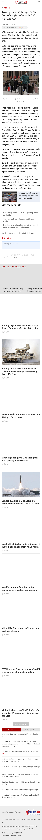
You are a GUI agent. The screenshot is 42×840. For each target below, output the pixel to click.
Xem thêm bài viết (21, 724)
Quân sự (5, 332)
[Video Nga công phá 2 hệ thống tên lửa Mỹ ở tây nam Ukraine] (21, 441)
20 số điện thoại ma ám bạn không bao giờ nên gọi (20, 790)
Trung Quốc (22, 233)
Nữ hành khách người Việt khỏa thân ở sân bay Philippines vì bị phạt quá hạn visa (20, 713)
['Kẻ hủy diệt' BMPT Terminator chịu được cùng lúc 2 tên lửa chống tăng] (21, 309)
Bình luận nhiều (31, 730)
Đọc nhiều (11, 730)
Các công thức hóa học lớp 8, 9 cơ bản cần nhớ (19, 751)
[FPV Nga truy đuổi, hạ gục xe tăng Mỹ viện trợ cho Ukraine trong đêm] (21, 653)
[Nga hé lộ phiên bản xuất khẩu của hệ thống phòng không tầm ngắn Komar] (21, 527)
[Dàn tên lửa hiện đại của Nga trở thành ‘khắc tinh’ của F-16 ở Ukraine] (21, 484)
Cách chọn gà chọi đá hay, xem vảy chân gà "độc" (20, 767)
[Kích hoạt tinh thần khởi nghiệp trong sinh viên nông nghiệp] (13, 277)
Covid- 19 (12, 233)
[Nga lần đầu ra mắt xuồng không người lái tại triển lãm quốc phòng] (21, 571)
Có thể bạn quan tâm (14, 267)
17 (20, 761)
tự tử (32, 233)
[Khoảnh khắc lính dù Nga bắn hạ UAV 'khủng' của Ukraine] (21, 398)
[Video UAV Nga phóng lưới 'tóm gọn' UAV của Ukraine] (21, 612)
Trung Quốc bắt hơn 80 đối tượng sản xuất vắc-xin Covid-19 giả (28, 195)
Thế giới (7, 8)
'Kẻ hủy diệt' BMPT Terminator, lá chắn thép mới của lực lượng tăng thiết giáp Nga (19, 371)
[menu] (3, 2)
